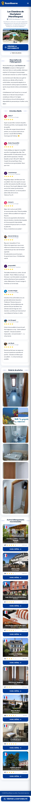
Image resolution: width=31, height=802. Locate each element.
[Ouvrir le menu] (28, 3)
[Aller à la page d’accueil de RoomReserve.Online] (9, 3)
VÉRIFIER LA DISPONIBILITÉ (17, 799)
